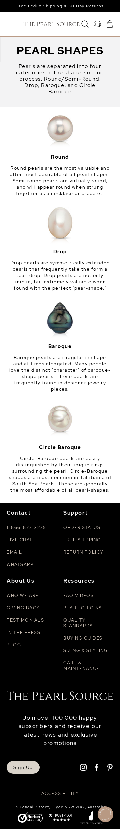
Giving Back (23, 608)
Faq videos (78, 595)
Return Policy (83, 552)
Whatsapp (20, 564)
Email (14, 552)
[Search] (85, 24)
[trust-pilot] (61, 818)
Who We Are (23, 595)
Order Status (81, 527)
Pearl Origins (82, 608)
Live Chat (20, 540)
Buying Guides (83, 638)
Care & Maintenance (81, 665)
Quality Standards (78, 623)
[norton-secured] (30, 818)
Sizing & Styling (85, 650)
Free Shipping (82, 540)
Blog (14, 645)
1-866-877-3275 (26, 527)
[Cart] (109, 24)
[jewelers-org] (91, 818)
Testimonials (25, 620)
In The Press (23, 632)
